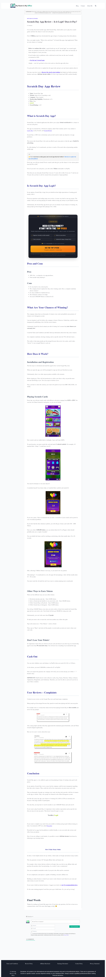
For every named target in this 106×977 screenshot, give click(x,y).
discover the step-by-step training (51, 72)
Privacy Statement (95, 963)
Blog (77, 6)
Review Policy (29, 963)
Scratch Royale (48, 130)
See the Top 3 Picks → (53, 249)
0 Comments (29, 25)
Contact (83, 6)
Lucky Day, (30, 130)
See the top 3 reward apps (37, 60)
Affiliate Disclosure (45, 963)
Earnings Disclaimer (62, 963)
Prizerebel (49, 826)
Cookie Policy (79, 963)
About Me (89, 6)
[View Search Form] (95, 6)
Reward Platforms (32, 18)
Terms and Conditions (12, 963)
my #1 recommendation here (69, 885)
